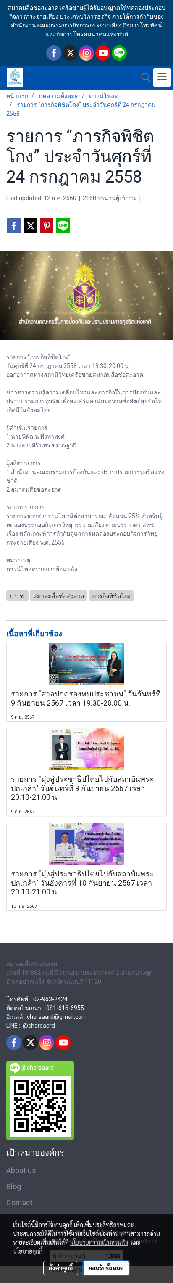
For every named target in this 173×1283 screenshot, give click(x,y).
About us (21, 1170)
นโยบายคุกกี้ (27, 1251)
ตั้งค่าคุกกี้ (61, 1268)
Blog (13, 1186)
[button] (143, 77)
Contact (19, 1202)
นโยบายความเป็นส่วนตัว (99, 1242)
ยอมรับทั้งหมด (106, 1268)
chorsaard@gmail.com (57, 1016)
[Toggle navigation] (162, 77)
